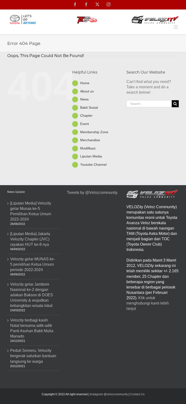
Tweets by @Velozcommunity (92, 192)
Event (84, 124)
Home (84, 83)
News (84, 99)
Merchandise (90, 140)
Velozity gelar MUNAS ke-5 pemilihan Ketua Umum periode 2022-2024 (32, 264)
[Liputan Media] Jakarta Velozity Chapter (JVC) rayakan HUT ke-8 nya (30, 239)
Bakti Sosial (89, 107)
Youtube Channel (93, 164)
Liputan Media (91, 156)
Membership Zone (94, 132)
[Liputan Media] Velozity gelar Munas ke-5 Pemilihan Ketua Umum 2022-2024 (30, 211)
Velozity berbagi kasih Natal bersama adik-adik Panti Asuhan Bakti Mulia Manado (31, 328)
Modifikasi (87, 148)
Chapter (86, 115)
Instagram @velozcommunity (108, 394)
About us (87, 91)
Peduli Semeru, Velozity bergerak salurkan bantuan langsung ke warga (33, 355)
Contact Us (137, 394)
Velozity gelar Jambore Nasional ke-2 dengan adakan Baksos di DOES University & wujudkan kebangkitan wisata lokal (31, 295)
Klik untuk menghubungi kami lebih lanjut (147, 303)
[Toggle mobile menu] (176, 27)
